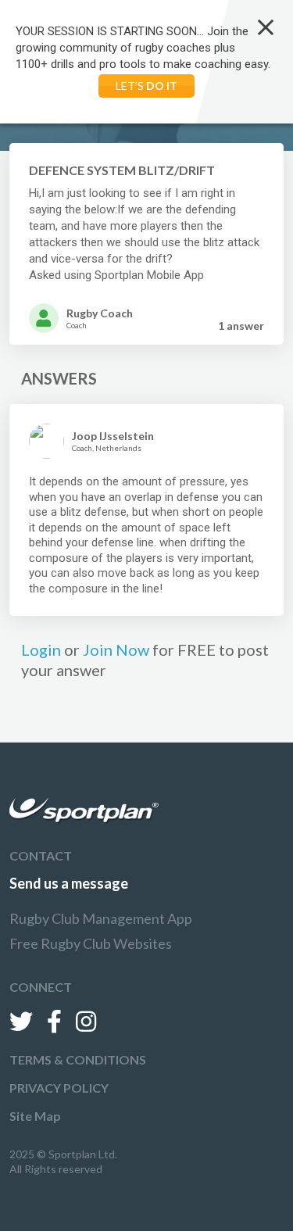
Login (41, 649)
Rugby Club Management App (100, 918)
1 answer (241, 325)
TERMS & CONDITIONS (77, 1059)
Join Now (116, 649)
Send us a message (68, 883)
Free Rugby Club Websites (90, 943)
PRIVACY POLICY (59, 1087)
